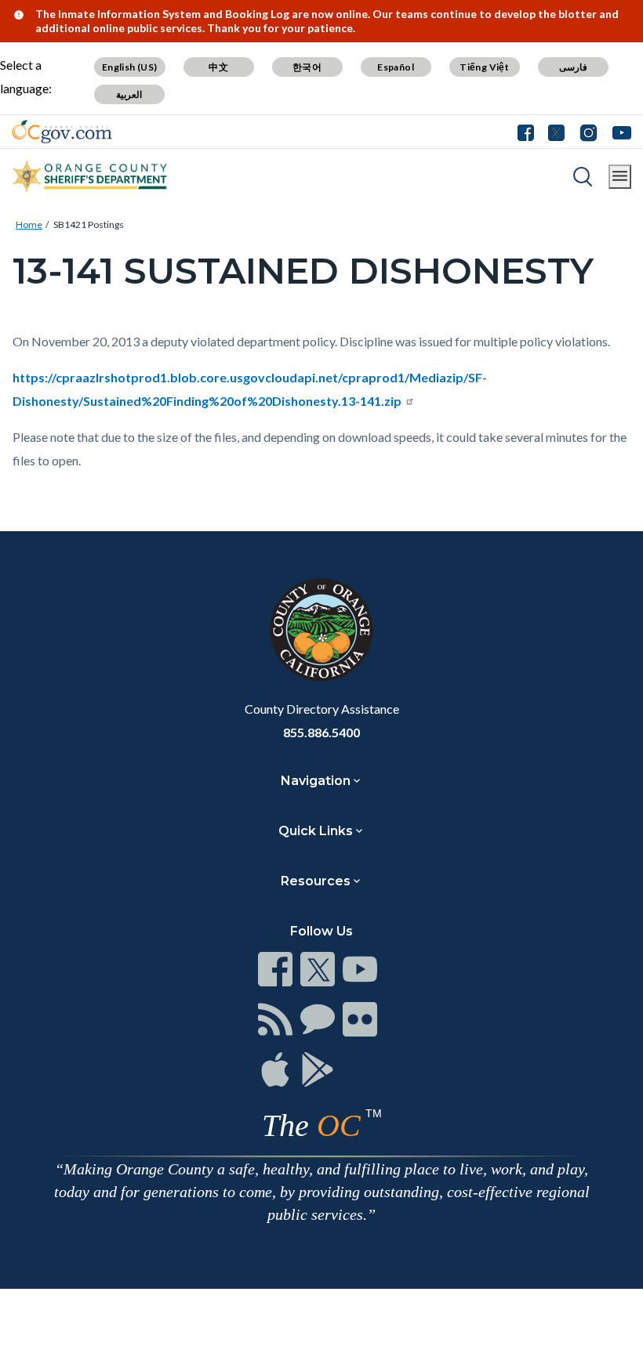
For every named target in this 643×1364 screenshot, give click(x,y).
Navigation (316, 780)
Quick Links (315, 830)
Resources (316, 881)
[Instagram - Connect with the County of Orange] (588, 131)
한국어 (307, 67)
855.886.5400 (321, 732)
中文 (218, 67)
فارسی (573, 67)
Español (395, 67)
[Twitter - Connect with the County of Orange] (556, 131)
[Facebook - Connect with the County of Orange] (529, 131)
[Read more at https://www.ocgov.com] (321, 630)
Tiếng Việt (484, 67)
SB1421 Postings (88, 224)
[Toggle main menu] (619, 177)
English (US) (130, 67)
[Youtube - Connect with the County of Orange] (618, 131)
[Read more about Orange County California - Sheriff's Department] (90, 176)
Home (29, 224)
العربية (129, 94)
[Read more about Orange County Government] (62, 131)
